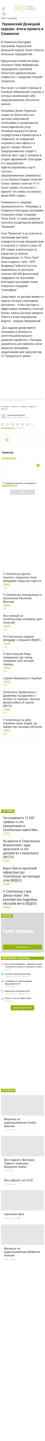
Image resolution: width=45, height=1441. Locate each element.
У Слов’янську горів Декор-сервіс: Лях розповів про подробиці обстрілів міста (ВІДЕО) (20, 897)
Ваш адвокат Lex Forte (18, 1180)
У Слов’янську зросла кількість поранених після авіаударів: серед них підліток (22, 577)
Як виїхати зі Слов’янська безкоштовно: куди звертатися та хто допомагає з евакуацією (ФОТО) (21, 849)
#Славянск (5, 407)
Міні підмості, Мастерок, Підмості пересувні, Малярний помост (19, 1163)
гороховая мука (14, 1214)
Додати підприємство (22, 1008)
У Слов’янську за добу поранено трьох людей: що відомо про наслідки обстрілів (22, 723)
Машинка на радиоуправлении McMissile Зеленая (22, 1252)
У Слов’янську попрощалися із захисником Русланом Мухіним (22, 598)
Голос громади (18, 931)
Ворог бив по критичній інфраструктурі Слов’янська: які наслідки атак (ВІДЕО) (21, 874)
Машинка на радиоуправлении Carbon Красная (20, 1122)
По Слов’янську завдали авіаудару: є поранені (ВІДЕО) (22, 638)
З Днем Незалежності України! (22, 678)
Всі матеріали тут (23, 947)
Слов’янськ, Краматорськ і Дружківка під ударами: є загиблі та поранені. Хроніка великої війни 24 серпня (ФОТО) (21, 699)
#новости (15, 407)
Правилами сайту (9, 485)
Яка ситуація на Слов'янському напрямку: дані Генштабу (22, 619)
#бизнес (23, 407)
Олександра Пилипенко (16, 415)
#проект (4, 409)
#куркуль (32, 407)
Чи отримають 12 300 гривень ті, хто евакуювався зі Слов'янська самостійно (20, 824)
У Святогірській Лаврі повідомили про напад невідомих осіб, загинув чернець (18, 659)
